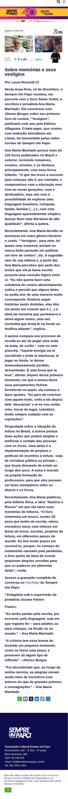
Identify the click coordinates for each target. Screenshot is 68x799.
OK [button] (8, 790)
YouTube (32, 582)
